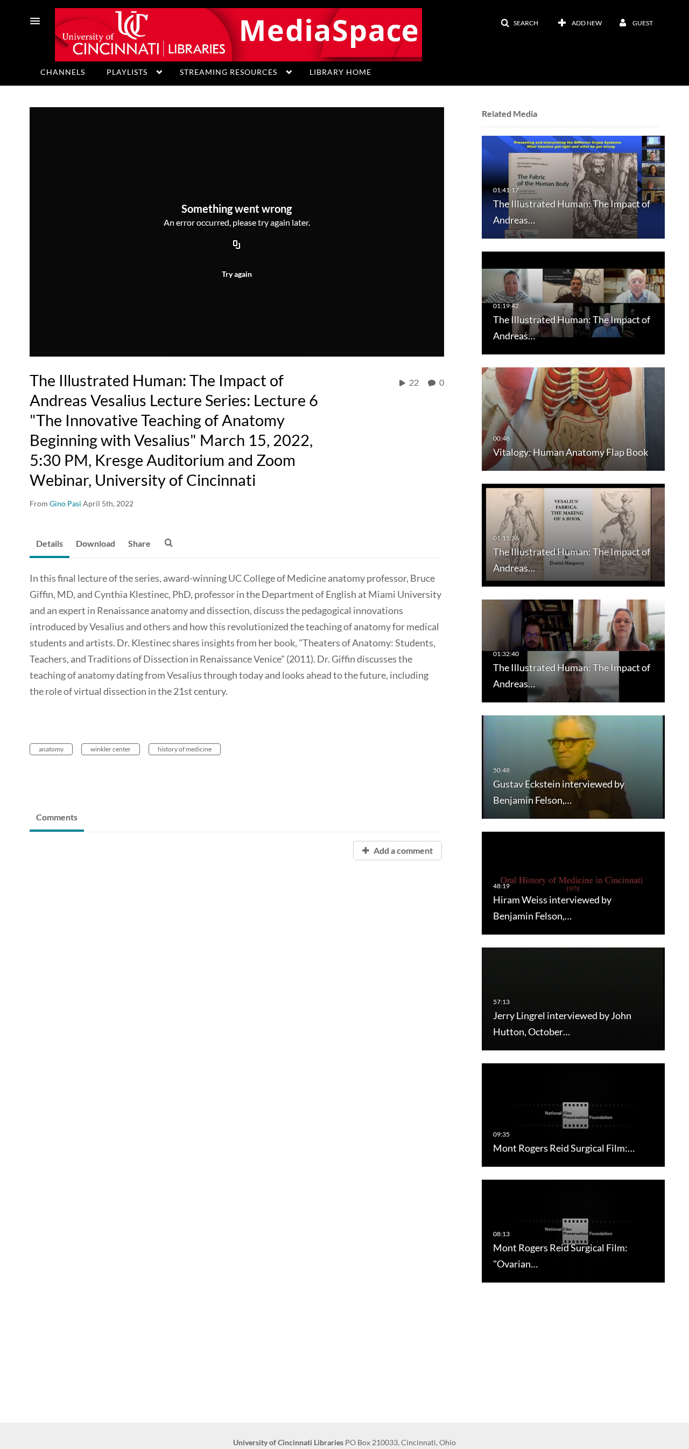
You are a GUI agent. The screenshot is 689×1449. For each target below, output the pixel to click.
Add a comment (402, 850)
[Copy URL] (236, 245)
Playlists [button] (127, 71)
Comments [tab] (57, 817)
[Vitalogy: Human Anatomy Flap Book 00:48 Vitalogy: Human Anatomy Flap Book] (573, 418)
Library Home (340, 71)
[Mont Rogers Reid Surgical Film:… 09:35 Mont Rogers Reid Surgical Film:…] (573, 1114)
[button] (38, 21)
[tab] (49, 544)
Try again (237, 273)
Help (50, 90)
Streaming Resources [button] (228, 71)
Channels (62, 71)
